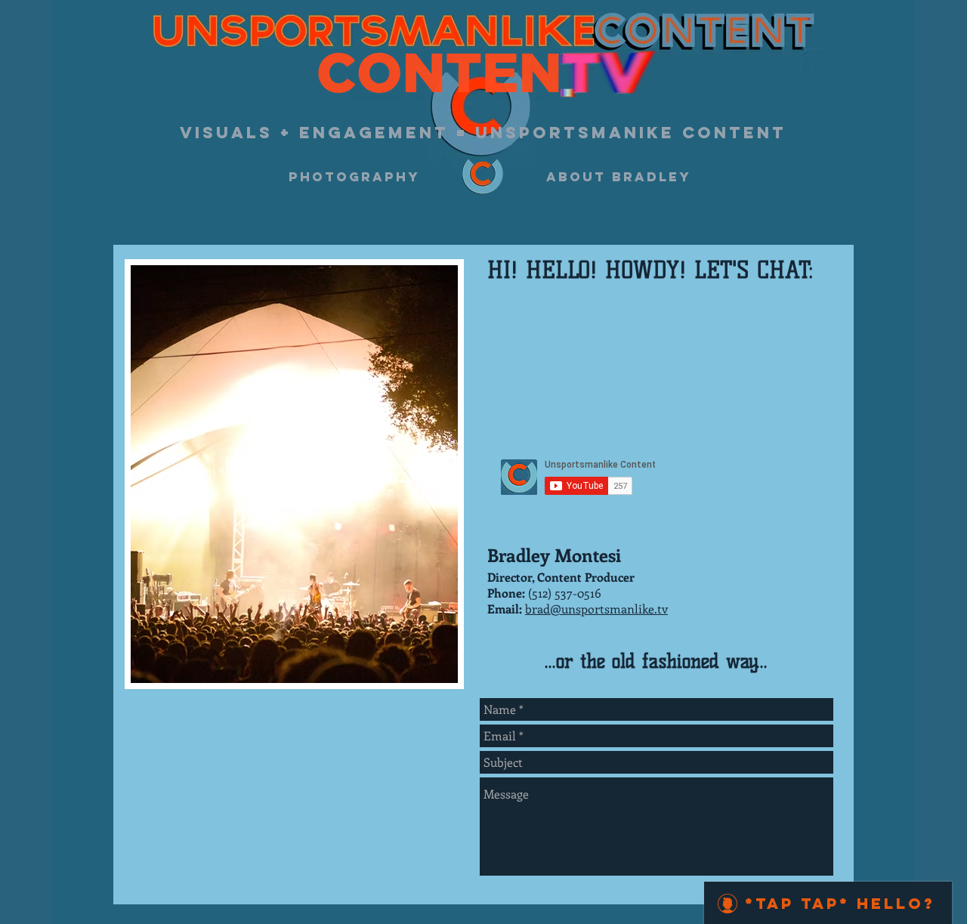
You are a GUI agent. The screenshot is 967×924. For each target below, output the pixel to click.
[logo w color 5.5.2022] (482, 176)
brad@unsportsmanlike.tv (596, 609)
